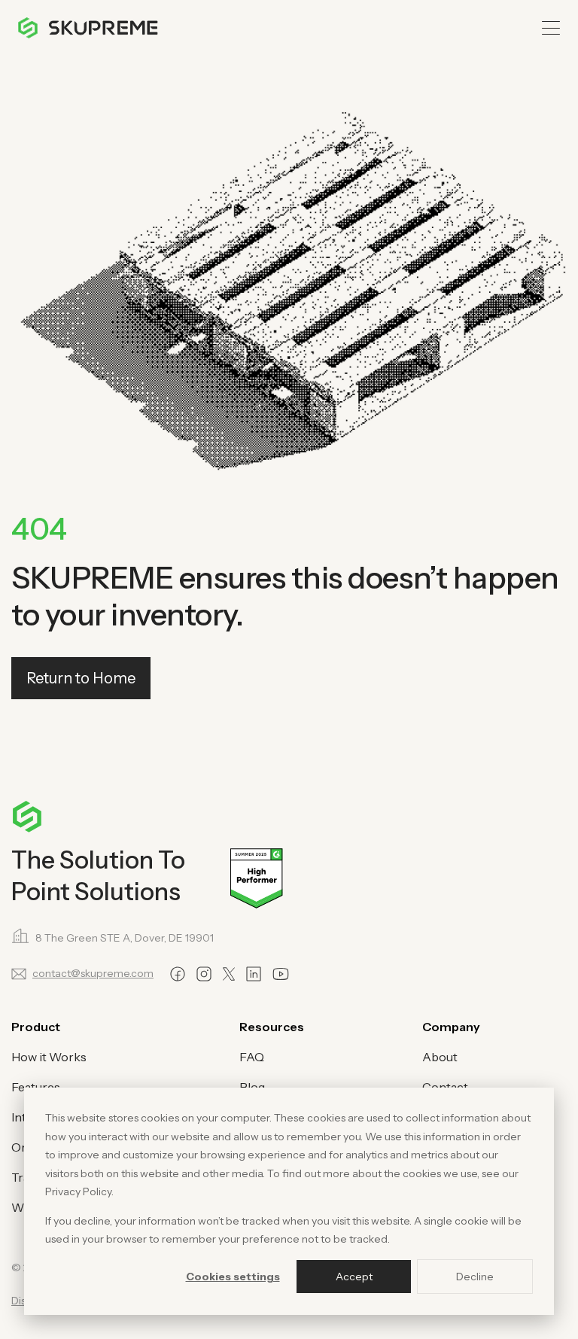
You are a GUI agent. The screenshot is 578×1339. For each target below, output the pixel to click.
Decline (475, 1276)
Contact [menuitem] (445, 1086)
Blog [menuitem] (252, 1086)
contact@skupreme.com (93, 973)
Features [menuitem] (35, 1086)
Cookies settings (233, 1276)
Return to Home (80, 678)
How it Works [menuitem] (49, 1056)
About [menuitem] (440, 1056)
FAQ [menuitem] (251, 1056)
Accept (354, 1276)
